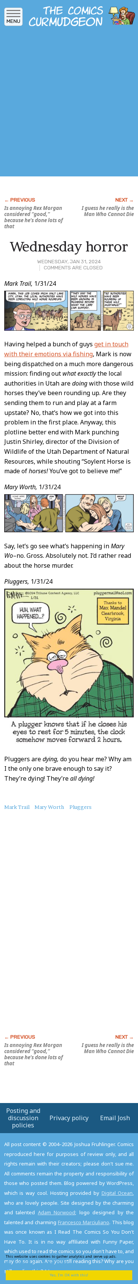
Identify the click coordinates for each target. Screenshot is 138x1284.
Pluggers (80, 807)
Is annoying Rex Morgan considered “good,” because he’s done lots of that (33, 217)
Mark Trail (17, 807)
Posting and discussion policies (23, 1117)
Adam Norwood (57, 1212)
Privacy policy (69, 1118)
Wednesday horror (69, 246)
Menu (13, 21)
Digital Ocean (117, 1193)
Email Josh (115, 1118)
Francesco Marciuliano (83, 1222)
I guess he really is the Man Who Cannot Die (108, 211)
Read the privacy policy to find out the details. (66, 1259)
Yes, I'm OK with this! (69, 1275)
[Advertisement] (69, 104)
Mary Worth (49, 807)
